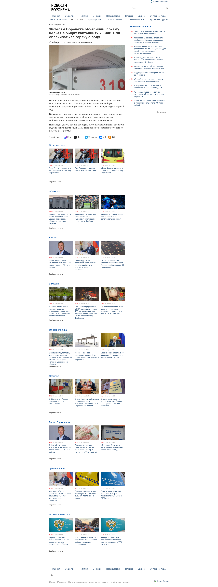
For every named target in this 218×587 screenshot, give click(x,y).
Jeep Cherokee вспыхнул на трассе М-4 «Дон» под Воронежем (60, 170)
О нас (52, 582)
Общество (70, 16)
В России (97, 16)
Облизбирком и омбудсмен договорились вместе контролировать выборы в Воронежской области (87, 402)
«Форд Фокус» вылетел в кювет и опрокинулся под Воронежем (112, 170)
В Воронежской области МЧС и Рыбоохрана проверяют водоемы (148, 86)
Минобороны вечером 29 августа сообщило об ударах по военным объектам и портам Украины (60, 218)
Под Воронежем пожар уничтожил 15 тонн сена (85, 169)
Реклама (61, 582)
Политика (83, 16)
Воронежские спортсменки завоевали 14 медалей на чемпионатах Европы (112, 355)
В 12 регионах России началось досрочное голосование (58, 401)
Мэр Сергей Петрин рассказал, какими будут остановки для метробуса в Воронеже (87, 356)
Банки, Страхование (58, 20)
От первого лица (158, 16)
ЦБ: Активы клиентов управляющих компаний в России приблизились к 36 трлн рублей (112, 263)
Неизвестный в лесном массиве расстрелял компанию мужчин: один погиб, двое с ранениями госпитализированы (59, 311)
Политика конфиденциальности (84, 582)
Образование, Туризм (158, 20)
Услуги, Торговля (115, 20)
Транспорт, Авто (95, 20)
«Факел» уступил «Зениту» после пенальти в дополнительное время (112, 216)
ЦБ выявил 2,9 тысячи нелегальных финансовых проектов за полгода (112, 447)
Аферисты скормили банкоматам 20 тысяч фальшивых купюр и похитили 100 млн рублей (86, 448)
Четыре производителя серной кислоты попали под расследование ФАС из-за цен (111, 540)
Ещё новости (55, 182)
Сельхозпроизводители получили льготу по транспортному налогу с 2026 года (111, 494)
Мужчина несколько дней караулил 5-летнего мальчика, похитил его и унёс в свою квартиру (112, 310)
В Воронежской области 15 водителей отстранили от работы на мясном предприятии (86, 540)
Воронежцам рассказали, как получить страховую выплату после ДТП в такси (86, 494)
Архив (105, 582)
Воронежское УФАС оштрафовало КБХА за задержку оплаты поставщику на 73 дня (59, 540)
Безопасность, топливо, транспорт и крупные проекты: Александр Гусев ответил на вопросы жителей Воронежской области (60, 358)
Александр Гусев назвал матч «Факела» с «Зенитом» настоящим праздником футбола (85, 217)
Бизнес (141, 16)
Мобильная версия (160, 2)
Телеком (129, 16)
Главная (56, 16)
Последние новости (140, 26)
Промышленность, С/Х (136, 20)
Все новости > (162, 112)
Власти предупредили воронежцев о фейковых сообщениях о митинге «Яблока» (111, 402)
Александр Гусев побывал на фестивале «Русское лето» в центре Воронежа (150, 94)
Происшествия (113, 16)
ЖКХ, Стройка (76, 20)
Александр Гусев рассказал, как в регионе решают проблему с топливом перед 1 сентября (85, 265)
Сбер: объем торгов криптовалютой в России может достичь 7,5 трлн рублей (60, 263)
